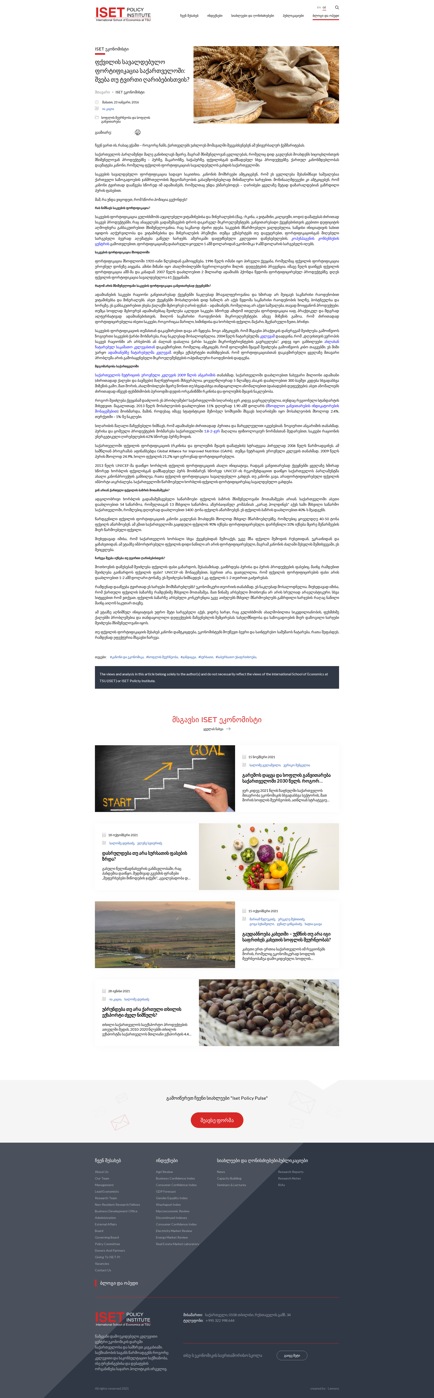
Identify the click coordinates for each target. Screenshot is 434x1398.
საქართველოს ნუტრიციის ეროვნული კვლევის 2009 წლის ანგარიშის (155, 375)
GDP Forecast (166, 1191)
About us (101, 1172)
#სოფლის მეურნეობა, (162, 657)
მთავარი (102, 92)
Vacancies (102, 1263)
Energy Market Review (172, 1237)
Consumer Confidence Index (176, 1185)
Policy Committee (107, 1244)
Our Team (102, 1178)
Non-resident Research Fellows (117, 1204)
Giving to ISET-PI (107, 1257)
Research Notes (289, 1178)
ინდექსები (215, 16)
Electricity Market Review (174, 1231)
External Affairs (106, 1224)
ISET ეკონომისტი (130, 92)
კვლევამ (267, 336)
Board (99, 1231)
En (319, 7)
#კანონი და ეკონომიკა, (127, 657)
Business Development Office (116, 1211)
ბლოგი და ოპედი (326, 16)
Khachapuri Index (168, 1204)
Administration (105, 1218)
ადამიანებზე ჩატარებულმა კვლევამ (139, 352)
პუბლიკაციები (294, 16)
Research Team (106, 1198)
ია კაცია (108, 109)
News (221, 1172)
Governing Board (107, 1237)
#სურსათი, (206, 657)
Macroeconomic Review (172, 1211)
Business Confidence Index (175, 1178)
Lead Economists (107, 1191)
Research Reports (291, 1172)
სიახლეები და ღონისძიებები (253, 16)
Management (104, 1185)
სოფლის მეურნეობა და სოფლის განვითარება (125, 119)
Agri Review (164, 1172)
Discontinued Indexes (171, 1218)
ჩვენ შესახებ (189, 16)
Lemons (333, 1388)
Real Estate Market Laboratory (177, 1244)
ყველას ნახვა (213, 729)
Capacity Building (229, 1178)
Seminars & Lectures (231, 1185)
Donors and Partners (110, 1250)
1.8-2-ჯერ (212, 431)
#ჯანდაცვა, (189, 657)
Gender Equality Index (172, 1198)
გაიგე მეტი (292, 1355)
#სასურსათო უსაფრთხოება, (236, 657)
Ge (324, 7)
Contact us (103, 1270)
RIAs (281, 1185)
